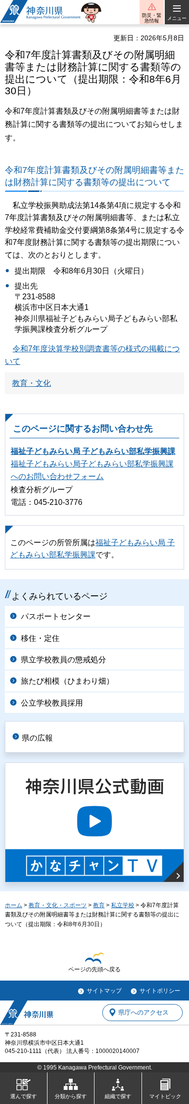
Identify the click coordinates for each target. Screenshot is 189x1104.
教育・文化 (31, 383)
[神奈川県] (26, 1012)
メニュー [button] (177, 18)
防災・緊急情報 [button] (151, 18)
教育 (99, 905)
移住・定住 (40, 638)
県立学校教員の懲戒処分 (63, 660)
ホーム (13, 905)
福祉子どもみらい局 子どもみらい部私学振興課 (93, 451)
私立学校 (122, 905)
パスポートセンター (56, 616)
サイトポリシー (160, 990)
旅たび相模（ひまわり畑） (67, 681)
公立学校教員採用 (52, 703)
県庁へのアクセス (143, 1012)
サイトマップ (104, 990)
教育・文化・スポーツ (58, 905)
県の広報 (37, 738)
